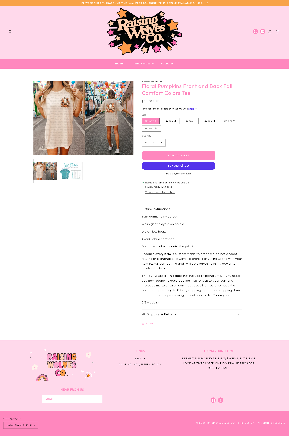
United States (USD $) (19, 425)
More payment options (178, 173)
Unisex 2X (230, 121)
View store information (160, 192)
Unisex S (150, 121)
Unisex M (170, 121)
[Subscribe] (96, 399)
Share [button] (149, 323)
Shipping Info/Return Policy (140, 364)
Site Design (246, 422)
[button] (10, 31)
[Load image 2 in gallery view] (71, 171)
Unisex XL (209, 121)
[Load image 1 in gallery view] (45, 171)
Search (140, 358)
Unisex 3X (151, 128)
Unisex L (190, 121)
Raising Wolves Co (221, 422)
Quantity (146, 136)
